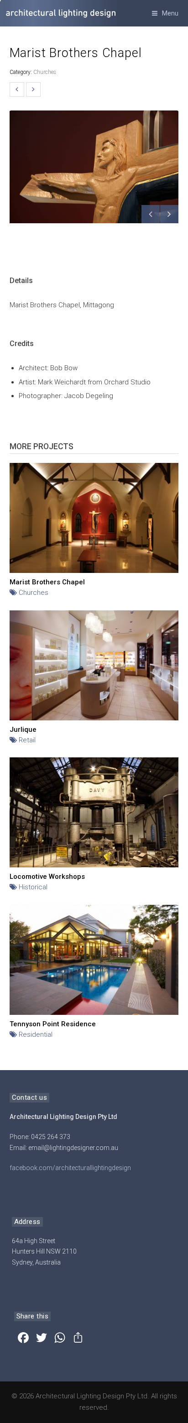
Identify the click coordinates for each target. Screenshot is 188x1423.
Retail (27, 740)
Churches (44, 72)
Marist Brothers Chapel (47, 582)
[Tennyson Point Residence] (94, 960)
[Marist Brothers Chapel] (94, 518)
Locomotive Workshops (47, 876)
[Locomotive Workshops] (94, 812)
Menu (170, 13)
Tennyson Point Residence (53, 1024)
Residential (35, 1034)
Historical (33, 887)
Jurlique (23, 729)
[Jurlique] (94, 665)
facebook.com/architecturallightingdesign (70, 1167)
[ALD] (78, 16)
